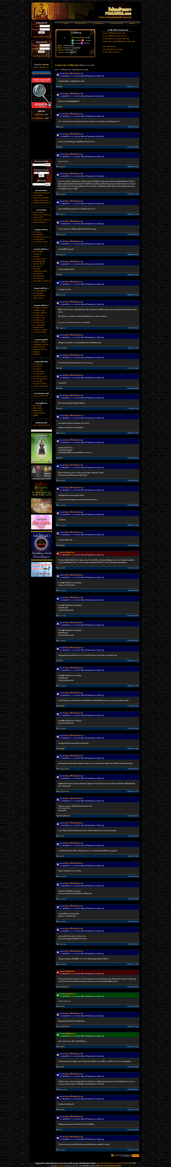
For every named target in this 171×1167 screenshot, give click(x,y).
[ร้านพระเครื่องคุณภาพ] (41, 73)
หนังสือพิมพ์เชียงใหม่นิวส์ (41, 193)
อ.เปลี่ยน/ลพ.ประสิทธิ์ (40, 271)
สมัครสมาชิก (37, 37)
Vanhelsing (62, 964)
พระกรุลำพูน (37, 232)
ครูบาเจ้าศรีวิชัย (38, 251)
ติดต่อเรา (132, 23)
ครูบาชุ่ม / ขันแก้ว (39, 264)
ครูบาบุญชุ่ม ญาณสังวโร (41, 281)
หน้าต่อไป (135, 1156)
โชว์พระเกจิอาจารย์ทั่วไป (41, 220)
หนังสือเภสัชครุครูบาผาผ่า (41, 203)
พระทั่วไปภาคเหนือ (39, 332)
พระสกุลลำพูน (37, 364)
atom (60, 1130)
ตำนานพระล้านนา (80, 23)
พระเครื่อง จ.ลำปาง (39, 322)
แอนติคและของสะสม (40, 349)
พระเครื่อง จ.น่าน (38, 315)
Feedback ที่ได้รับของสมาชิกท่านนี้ (114, 33)
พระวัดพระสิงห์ (38, 293)
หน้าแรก (65, 23)
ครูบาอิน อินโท (38, 273)
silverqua (62, 1150)
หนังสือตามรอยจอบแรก (41, 200)
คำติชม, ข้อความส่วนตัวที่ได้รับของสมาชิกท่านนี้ (118, 41)
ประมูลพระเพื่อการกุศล (40, 396)
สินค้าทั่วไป (36, 354)
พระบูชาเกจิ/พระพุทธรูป (41, 386)
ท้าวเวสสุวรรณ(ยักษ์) (40, 291)
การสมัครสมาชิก (98, 23)
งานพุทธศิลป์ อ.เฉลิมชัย (41, 344)
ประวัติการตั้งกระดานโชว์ (111, 52)
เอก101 (61, 127)
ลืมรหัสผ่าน (46, 37)
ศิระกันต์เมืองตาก (64, 816)
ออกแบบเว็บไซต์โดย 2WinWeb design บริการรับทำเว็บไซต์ (114, 1163)
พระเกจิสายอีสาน (38, 374)
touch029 (62, 480)
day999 (61, 836)
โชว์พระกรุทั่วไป (38, 217)
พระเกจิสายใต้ (37, 381)
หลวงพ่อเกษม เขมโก (40, 259)
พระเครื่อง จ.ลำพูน (39, 310)
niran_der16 (63, 1089)
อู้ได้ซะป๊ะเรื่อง (37, 408)
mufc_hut (62, 295)
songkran (62, 214)
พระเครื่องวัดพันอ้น (39, 295)
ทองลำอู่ (61, 1006)
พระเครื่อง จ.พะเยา (39, 318)
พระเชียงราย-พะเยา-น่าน (41, 237)
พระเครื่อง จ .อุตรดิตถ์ (40, 330)
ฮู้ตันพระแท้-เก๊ (37, 410)
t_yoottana (62, 505)
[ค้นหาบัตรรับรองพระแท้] (41, 108)
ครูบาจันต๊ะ (36, 269)
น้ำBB (61, 661)
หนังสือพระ (36, 352)
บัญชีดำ (35, 415)
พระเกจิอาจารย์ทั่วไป (40, 384)
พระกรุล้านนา (37, 366)
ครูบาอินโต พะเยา (39, 278)
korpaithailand (64, 769)
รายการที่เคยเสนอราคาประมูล (113, 49)
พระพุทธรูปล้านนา (39, 239)
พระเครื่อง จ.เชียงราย (40, 313)
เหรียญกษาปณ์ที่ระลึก (40, 342)
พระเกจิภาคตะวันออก (40, 379)
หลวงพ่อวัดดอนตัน (39, 261)
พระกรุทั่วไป (37, 369)
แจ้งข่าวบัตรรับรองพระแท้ (41, 425)
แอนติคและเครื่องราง (40, 222)
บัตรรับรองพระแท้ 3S (116, 23)
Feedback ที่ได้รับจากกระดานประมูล (114, 36)
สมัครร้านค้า (37, 56)
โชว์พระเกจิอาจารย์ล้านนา (42, 215)
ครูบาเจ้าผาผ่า (37, 266)
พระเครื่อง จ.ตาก (38, 327)
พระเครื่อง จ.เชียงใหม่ (40, 308)
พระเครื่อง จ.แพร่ (38, 320)
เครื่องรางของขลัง (39, 347)
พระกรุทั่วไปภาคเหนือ (40, 242)
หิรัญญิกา (62, 545)
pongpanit (62, 166)
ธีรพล (61, 458)
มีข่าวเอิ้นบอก (37, 406)
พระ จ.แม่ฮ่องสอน (39, 325)
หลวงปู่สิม (36, 256)
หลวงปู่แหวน (37, 254)
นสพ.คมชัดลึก (37, 195)
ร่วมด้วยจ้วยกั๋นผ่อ (39, 413)
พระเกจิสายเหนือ (38, 371)
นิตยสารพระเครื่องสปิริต (41, 198)
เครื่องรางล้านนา (38, 298)
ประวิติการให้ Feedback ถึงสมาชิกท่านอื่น (116, 39)
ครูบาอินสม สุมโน (39, 276)
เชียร (60, 86)
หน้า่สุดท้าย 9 (126, 1156)
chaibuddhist (63, 348)
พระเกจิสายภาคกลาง (40, 376)
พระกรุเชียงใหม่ (38, 234)
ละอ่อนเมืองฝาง (64, 987)
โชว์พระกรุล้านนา (39, 212)
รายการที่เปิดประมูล (109, 46)
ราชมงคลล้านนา (64, 1026)
